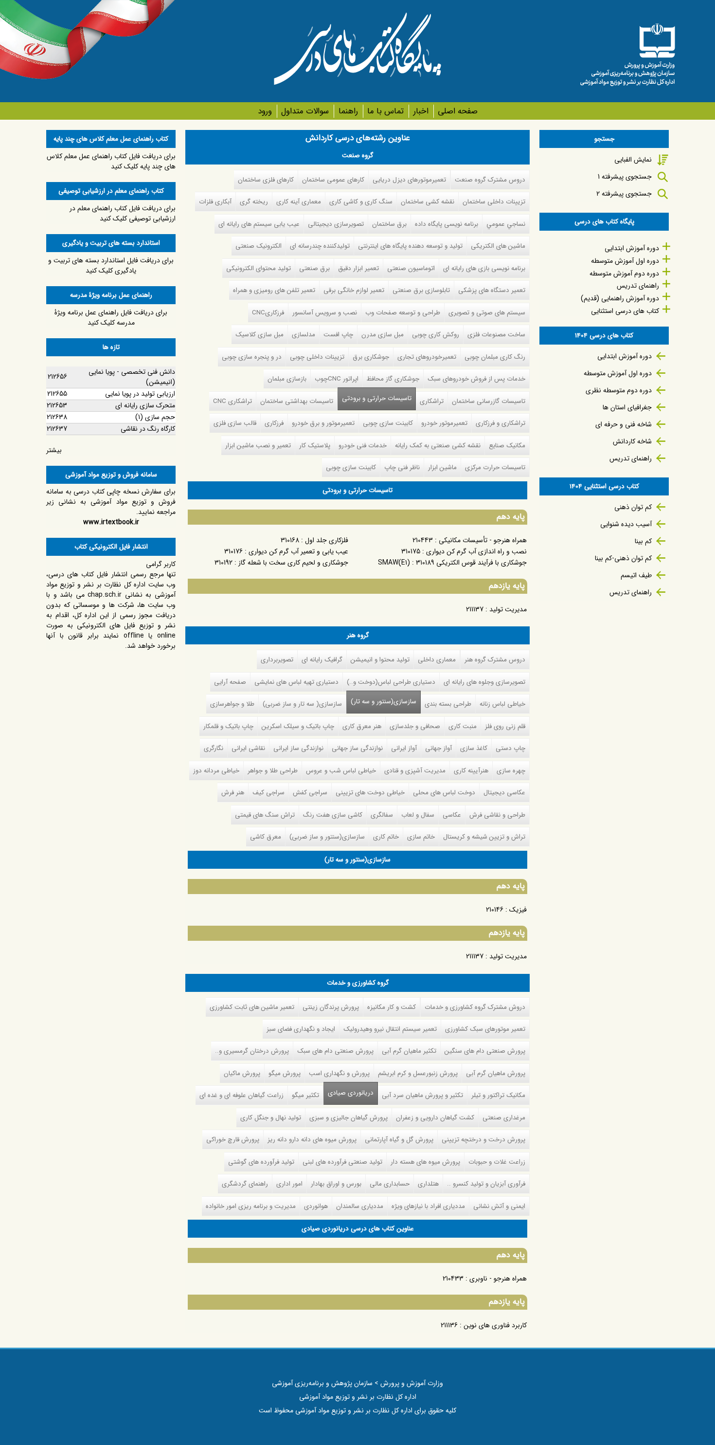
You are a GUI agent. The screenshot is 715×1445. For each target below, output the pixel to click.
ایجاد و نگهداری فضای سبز (301, 1029)
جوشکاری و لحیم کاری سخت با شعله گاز (293, 562)
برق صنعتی (314, 268)
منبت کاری (462, 726)
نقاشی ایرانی (248, 748)
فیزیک (518, 909)
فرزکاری (274, 423)
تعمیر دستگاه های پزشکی (491, 290)
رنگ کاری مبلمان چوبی (495, 357)
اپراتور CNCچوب (336, 379)
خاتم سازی (421, 837)
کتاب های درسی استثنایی (625, 311)
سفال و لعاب (417, 815)
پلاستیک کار (314, 445)
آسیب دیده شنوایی (626, 524)
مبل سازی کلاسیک (259, 334)
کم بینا (643, 541)
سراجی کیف (268, 792)
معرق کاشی (265, 837)
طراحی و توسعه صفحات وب (402, 313)
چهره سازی (511, 771)
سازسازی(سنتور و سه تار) (383, 701)
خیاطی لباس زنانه (502, 704)
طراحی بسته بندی (448, 704)
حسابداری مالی (390, 1184)
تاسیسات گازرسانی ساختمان (488, 401)
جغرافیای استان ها (627, 407)
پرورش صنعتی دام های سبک (335, 1051)
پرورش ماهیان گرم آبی (495, 1073)
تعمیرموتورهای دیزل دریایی (409, 180)
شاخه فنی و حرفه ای (623, 424)
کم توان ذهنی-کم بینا (623, 558)
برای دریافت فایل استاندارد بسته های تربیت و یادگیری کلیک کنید (111, 265)
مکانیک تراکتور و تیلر (498, 1095)
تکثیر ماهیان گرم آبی (409, 1051)
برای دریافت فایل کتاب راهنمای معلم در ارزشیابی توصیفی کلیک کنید (123, 213)
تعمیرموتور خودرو (444, 423)
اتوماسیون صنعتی (411, 268)
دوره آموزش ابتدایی (632, 248)
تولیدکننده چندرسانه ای (320, 246)
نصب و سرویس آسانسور (324, 313)
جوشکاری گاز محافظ (393, 379)
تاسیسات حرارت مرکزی (495, 467)
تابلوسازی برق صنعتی (421, 290)
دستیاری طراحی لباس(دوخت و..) (391, 682)
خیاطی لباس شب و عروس (341, 771)
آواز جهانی (438, 748)
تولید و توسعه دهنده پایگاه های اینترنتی (410, 246)
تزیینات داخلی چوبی (317, 357)
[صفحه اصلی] (627, 51)
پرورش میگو (284, 1073)
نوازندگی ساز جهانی (357, 748)
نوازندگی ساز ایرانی (298, 748)
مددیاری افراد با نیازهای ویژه (428, 1206)
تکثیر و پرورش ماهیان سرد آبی (422, 1095)
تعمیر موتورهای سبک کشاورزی (485, 1029)
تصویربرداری (277, 660)
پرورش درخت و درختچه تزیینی (483, 1139)
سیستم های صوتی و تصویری (486, 313)
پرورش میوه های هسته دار (425, 1162)
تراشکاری (432, 401)
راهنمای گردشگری (245, 1184)
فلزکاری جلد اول (326, 540)
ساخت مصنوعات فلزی (496, 334)
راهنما (348, 111)
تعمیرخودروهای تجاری (426, 357)
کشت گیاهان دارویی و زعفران (435, 1118)
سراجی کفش (310, 792)
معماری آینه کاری (298, 202)
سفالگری (382, 815)
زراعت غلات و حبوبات (496, 1162)
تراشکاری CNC (232, 401)
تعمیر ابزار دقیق (358, 268)
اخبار (420, 111)
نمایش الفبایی (633, 159)
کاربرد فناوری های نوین (495, 1325)
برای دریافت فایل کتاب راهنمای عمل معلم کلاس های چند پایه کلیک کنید (111, 161)
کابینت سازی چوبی (388, 423)
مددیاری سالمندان (359, 1206)
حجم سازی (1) (155, 417)
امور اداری (289, 1184)
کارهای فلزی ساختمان (266, 180)
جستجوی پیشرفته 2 (624, 193)
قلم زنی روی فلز (505, 726)
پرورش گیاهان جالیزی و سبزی (348, 1118)
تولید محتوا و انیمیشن (380, 660)
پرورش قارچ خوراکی (232, 1139)
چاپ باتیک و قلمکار (228, 726)
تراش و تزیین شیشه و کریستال (484, 837)
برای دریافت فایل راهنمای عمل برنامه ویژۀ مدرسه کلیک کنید (110, 317)
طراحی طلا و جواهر (273, 771)
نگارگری (213, 748)
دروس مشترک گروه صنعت (490, 180)
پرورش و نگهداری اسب (339, 1073)
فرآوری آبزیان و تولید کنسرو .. (486, 1184)
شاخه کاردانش (632, 441)
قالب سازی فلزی (235, 423)
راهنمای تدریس (638, 285)
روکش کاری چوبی (435, 334)
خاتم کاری (386, 837)
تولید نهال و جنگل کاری (270, 1118)
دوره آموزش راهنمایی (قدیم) (620, 298)
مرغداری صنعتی (504, 1118)
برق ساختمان (389, 224)
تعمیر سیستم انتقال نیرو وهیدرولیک (390, 1029)
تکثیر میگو (305, 1095)
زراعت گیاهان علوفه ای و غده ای (241, 1095)
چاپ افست (338, 334)
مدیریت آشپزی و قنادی (415, 771)
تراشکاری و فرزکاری (500, 423)
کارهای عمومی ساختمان (333, 180)
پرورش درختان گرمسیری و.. (252, 1051)
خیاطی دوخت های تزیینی (370, 792)
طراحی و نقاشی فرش (497, 815)
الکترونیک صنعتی (258, 246)
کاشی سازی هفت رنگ (332, 815)
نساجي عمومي (505, 224)
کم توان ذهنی (633, 507)
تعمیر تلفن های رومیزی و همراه (274, 290)
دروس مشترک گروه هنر (495, 660)
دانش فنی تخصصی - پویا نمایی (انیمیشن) (132, 376)
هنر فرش (232, 792)
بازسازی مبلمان (287, 379)
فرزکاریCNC (268, 313)
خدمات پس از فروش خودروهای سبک (476, 379)
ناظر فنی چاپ (402, 467)
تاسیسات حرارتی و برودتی (376, 398)
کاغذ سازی (473, 748)
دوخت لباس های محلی (444, 792)
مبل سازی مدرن (382, 334)
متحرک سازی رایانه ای (145, 405)
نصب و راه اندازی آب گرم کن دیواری (476, 551)
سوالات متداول (305, 111)
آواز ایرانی (404, 748)
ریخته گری (254, 202)
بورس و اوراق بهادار (336, 1184)
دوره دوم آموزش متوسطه (624, 273)
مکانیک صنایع (507, 445)
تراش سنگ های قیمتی (265, 815)
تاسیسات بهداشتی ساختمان (296, 401)
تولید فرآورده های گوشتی (261, 1162)
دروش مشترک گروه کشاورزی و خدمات (475, 1007)
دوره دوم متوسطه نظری (619, 390)
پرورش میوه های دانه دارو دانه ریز (312, 1139)
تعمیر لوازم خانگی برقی (353, 290)
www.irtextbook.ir (111, 522)
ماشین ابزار (442, 467)
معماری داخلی (437, 660)
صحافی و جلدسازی (415, 726)
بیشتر (54, 450)
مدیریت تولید (508, 609)
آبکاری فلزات (215, 202)
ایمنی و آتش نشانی (499, 1206)
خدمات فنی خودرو (363, 445)
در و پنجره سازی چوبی (252, 357)
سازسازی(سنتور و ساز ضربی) (327, 837)
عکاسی (452, 815)
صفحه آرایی (230, 682)
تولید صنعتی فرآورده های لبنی (342, 1162)
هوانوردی (316, 1206)
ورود (265, 111)
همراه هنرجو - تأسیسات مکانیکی (483, 540)
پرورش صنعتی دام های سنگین (485, 1051)
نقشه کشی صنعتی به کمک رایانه (438, 445)
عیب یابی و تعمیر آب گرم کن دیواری (298, 551)
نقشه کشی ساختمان (427, 202)
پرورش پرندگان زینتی (331, 1007)
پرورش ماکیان (242, 1073)
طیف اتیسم (636, 575)
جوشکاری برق (371, 357)
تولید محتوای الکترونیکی (258, 268)
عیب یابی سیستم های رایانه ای (259, 224)
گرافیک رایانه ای (322, 660)
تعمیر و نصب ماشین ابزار (258, 445)
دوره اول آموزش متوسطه (625, 261)
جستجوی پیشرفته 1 (625, 176)
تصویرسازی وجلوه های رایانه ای (484, 682)
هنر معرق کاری (361, 726)
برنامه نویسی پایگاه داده (446, 224)
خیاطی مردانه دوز (216, 771)
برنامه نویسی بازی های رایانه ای (484, 268)
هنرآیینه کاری (471, 771)
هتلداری (428, 1184)
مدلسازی (303, 334)
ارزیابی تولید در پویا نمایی (140, 393)
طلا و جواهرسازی (232, 704)
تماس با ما (385, 111)
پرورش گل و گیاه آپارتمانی (399, 1139)
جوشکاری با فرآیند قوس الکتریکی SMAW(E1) (452, 562)
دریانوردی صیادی (348, 1093)
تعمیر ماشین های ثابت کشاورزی (252, 1007)
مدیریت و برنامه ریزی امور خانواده (251, 1206)
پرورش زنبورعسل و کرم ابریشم (418, 1073)
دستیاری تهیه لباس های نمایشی (296, 682)
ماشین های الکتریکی (498, 246)
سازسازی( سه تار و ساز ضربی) (302, 704)
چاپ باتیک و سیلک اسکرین (298, 726)
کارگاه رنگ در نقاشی (148, 428)
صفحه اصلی (458, 111)
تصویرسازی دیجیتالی (336, 224)
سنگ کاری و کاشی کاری (361, 202)
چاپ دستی (510, 748)
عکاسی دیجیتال (504, 792)
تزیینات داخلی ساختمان (494, 202)
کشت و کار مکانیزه (391, 1007)
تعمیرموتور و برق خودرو (323, 423)
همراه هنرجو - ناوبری (498, 1278)
